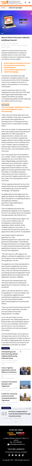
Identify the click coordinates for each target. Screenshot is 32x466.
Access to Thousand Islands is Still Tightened (9, 384)
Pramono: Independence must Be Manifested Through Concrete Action (20, 414)
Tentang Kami (9, 452)
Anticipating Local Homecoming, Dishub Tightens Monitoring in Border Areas (9, 355)
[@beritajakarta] (12, 455)
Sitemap (17, 452)
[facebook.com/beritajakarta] (9, 455)
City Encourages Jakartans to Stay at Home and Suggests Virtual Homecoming (15, 109)
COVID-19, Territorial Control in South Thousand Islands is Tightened (9, 397)
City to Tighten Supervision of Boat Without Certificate (8, 370)
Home (3, 8)
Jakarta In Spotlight (15, 8)
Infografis (24, 452)
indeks (27, 408)
